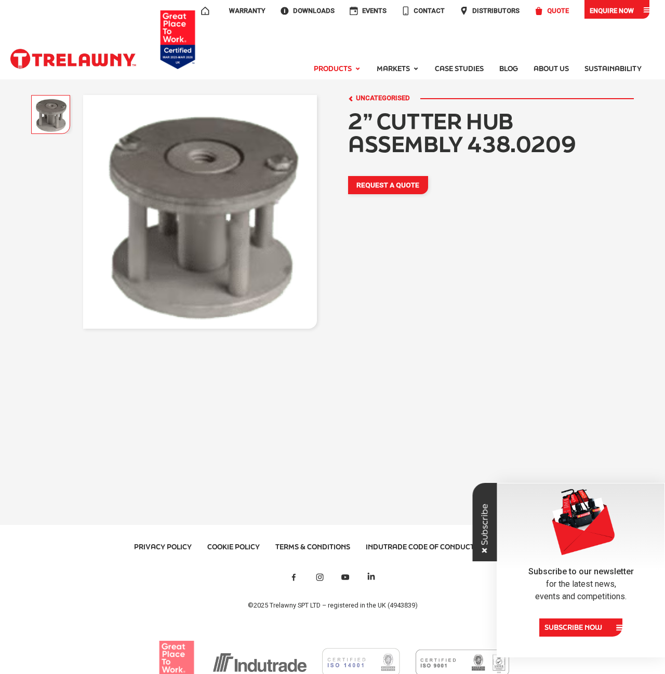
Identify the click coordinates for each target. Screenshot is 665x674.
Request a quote (387, 185)
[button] (337, 68)
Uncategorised (383, 98)
